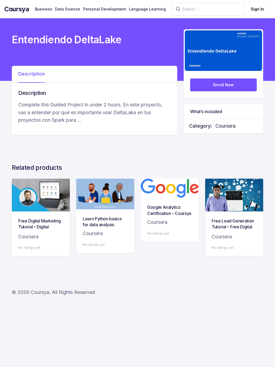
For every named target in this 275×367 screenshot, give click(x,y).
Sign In (257, 9)
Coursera (225, 126)
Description (31, 74)
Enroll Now (223, 84)
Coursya (16, 9)
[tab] (31, 74)
